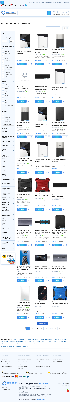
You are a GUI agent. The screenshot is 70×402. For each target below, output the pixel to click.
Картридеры (62, 341)
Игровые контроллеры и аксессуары (20, 341)
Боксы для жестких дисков (25, 344)
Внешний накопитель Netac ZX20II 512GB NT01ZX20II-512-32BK (41, 303)
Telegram (66, 383)
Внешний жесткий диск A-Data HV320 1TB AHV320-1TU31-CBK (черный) (59, 232)
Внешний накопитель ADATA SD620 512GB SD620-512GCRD (42, 195)
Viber (60, 383)
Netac (6, 58)
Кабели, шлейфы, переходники (43, 344)
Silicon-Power (9, 67)
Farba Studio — (63, 390)
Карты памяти (53, 341)
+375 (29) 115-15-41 (54, 373)
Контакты (66, 2)
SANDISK (7, 63)
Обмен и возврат (40, 364)
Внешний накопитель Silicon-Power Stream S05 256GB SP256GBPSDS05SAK (60, 124)
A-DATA (7, 49)
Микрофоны (4, 341)
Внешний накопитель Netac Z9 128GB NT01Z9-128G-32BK (59, 51)
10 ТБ (6, 93)
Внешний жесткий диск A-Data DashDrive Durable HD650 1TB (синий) (24, 267)
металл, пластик (7, 116)
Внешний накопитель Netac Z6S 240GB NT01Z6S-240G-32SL (60, 87)
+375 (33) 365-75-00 (63, 373)
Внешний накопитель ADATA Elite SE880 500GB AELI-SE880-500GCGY (59, 268)
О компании (31, 2)
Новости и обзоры (58, 359)
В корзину (22, 63)
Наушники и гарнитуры (60, 339)
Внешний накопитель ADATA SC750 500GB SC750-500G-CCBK (25, 232)
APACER (7, 53)
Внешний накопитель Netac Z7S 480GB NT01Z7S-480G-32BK (24, 160)
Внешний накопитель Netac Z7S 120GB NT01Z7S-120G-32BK (24, 51)
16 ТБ (6, 102)
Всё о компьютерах (58, 364)
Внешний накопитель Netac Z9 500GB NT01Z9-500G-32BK (59, 159)
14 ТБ (6, 100)
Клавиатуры (22, 339)
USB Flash (44, 341)
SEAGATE (7, 65)
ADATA (7, 51)
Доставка (59, 2)
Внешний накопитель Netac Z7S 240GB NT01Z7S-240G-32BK (42, 124)
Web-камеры (36, 341)
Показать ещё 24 (42, 323)
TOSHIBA (7, 72)
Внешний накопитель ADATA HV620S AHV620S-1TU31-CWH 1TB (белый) (24, 304)
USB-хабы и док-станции (8, 344)
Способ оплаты (22, 361)
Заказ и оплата (40, 2)
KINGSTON (8, 56)
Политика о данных (6, 366)
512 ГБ (6, 91)
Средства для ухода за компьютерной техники (14, 346)
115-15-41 (7, 5)
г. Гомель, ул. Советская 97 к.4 (14, 8)
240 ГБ (7, 88)
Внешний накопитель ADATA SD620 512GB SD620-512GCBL (60, 303)
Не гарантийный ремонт (43, 366)
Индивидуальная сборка (43, 359)
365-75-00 (18, 5)
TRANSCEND (8, 74)
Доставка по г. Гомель (24, 359)
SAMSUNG (8, 60)
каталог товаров (2, 2)
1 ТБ (6, 84)
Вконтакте (66, 385)
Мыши (15, 339)
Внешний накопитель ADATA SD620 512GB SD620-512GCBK (25, 196)
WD (6, 77)
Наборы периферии (33, 339)
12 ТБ (6, 98)
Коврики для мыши (46, 339)
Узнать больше (10, 258)
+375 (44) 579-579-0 (45, 383)
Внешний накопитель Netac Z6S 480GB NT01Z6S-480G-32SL (42, 159)
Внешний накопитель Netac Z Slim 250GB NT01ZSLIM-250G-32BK (41, 88)
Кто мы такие (4, 359)
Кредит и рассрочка (50, 2)
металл (7, 114)
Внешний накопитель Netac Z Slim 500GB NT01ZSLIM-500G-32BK (58, 196)
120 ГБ (7, 86)
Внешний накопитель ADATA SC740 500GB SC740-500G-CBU (42, 232)
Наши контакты (5, 361)
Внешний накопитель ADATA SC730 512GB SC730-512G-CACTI (42, 268)
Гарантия (38, 361)
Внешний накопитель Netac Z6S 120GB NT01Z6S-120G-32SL (42, 51)
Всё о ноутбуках (57, 361)
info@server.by (41, 399)
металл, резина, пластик (7, 120)
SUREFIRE (8, 70)
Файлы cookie (5, 364)
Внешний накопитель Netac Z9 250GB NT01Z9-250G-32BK (24, 124)
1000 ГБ (7, 95)
